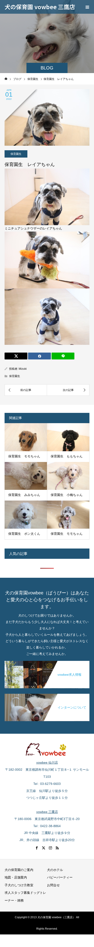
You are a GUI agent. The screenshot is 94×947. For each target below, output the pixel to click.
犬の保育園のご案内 (19, 870)
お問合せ (53, 885)
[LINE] (63, 356)
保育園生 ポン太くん (24, 533)
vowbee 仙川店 (47, 762)
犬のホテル (55, 870)
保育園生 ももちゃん (67, 456)
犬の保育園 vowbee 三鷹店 (40, 7)
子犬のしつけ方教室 (19, 885)
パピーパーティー (60, 877)
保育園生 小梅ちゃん (67, 495)
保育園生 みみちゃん (24, 495)
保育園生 (15, 154)
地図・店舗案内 (16, 877)
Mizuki (23, 368)
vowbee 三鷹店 (47, 812)
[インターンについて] (47, 695)
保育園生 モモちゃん (24, 456)
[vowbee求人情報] (47, 662)
